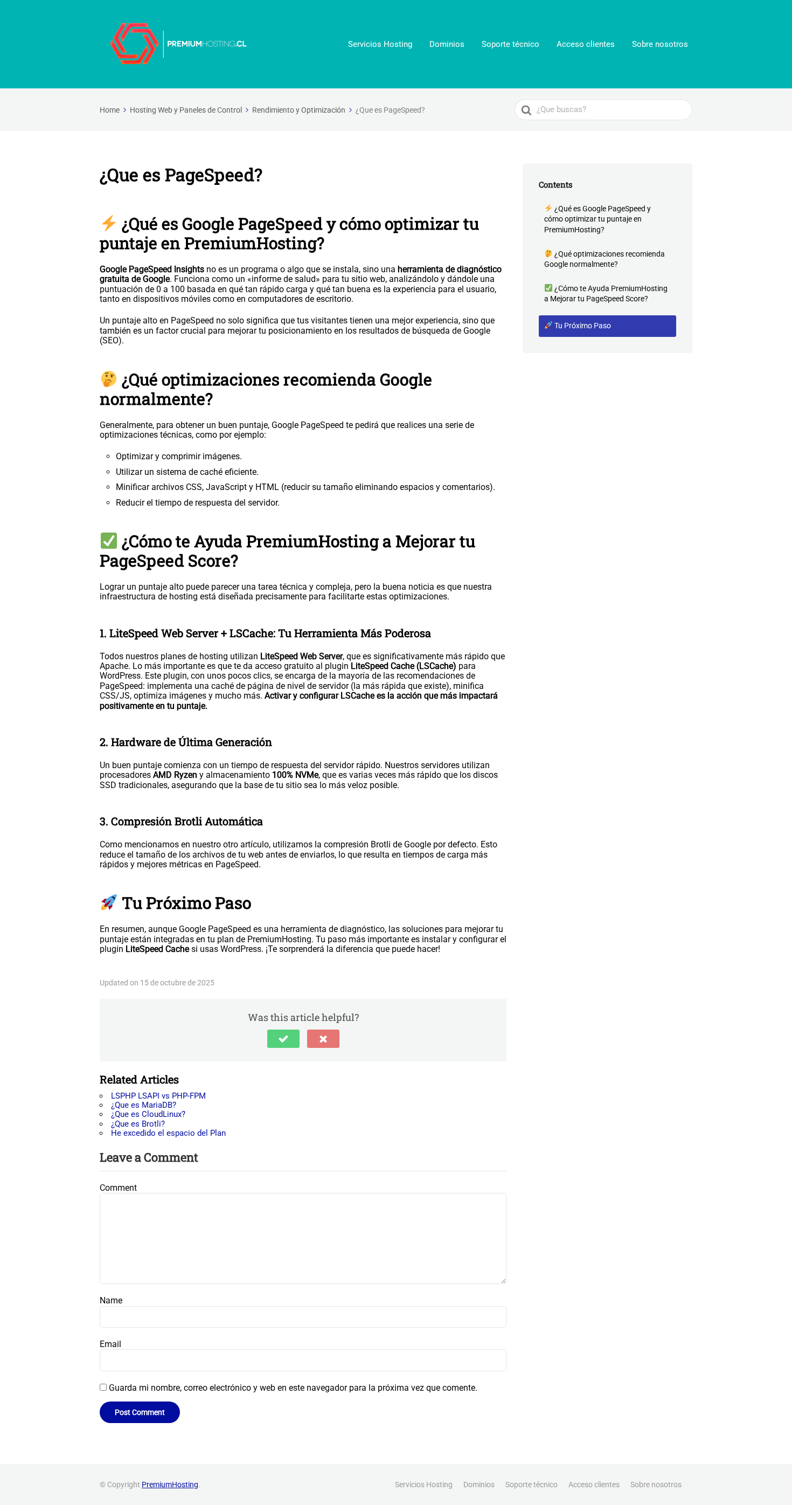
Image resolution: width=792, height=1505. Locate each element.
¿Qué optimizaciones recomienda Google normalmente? (604, 259)
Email (110, 1344)
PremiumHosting (170, 1484)
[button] (283, 1039)
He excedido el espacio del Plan (168, 1133)
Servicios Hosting (380, 44)
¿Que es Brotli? (138, 1124)
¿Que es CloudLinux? (148, 1114)
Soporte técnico (510, 44)
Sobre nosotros (660, 44)
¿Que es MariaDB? (143, 1105)
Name (111, 1300)
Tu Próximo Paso (582, 325)
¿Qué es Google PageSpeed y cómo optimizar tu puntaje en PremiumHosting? (597, 219)
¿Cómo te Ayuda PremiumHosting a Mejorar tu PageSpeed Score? (606, 293)
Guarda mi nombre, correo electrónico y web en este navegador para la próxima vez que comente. (293, 1388)
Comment (118, 1188)
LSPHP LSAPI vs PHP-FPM (158, 1096)
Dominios (446, 44)
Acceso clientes (586, 44)
